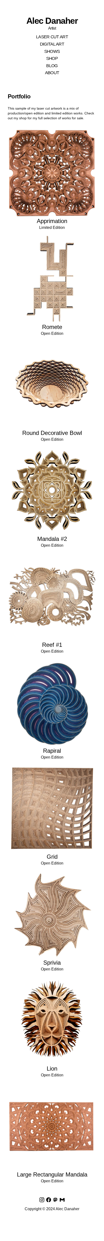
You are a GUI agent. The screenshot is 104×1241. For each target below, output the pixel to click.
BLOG (52, 65)
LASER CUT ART (52, 36)
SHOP (52, 58)
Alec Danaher (52, 21)
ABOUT (52, 72)
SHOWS (52, 51)
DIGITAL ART (52, 44)
